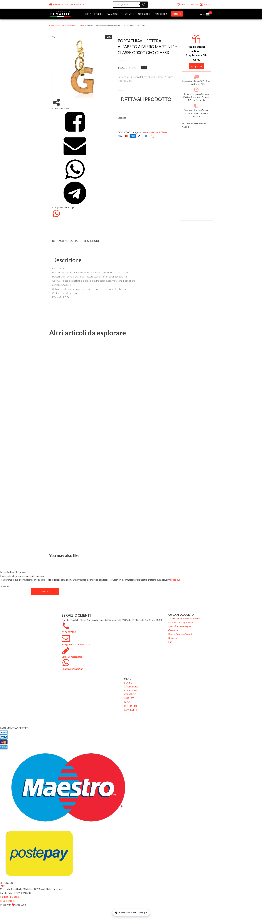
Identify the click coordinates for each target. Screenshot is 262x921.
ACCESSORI (130, 690)
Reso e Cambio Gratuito (180, 634)
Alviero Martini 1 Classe (74, 25)
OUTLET (129, 698)
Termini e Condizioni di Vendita (184, 618)
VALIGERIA (130, 694)
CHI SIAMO (130, 705)
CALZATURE (131, 686)
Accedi (207, 4)
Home (51, 25)
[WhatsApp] (75, 179)
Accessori (59, 25)
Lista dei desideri (189, 4)
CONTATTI (130, 709)
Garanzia (173, 630)
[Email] (75, 155)
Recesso (172, 637)
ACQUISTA (196, 66)
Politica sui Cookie (9, 896)
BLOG (127, 701)
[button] (98, 14)
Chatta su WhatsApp (72, 668)
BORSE (128, 682)
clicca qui (175, 579)
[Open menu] (186, 14)
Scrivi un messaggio (72, 656)
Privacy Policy (7, 900)
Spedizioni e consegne (179, 626)
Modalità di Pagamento (180, 622)
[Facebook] (75, 132)
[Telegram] (75, 203)
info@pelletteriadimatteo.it (76, 644)
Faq (170, 641)
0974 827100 (69, 632)
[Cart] (209, 14)
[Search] (144, 5)
